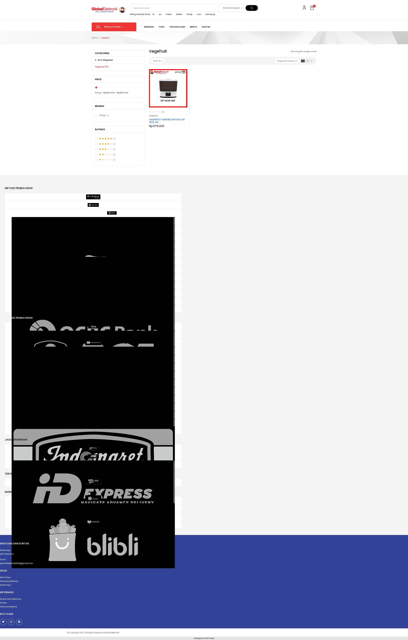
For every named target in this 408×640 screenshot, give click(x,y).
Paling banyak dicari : (140, 14)
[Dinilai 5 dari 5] (105, 138)
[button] (312, 8)
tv (153, 14)
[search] (252, 8)
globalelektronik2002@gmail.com (16, 563)
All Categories (105, 60)
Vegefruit (101, 66)
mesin (169, 14)
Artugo (104, 115)
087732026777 (7, 554)
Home (94, 37)
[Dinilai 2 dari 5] (105, 154)
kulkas (179, 14)
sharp (189, 14)
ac (160, 14)
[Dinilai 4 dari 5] (105, 144)
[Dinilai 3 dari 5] (105, 149)
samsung (210, 14)
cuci (199, 14)
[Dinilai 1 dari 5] (105, 159)
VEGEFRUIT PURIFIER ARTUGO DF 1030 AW (167, 121)
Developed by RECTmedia (204, 638)
